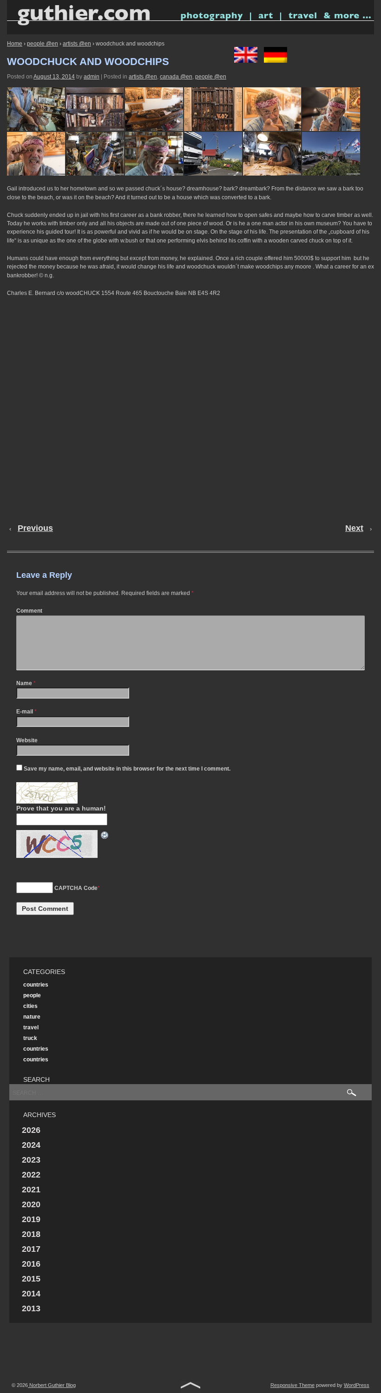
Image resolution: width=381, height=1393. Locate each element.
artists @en (77, 43)
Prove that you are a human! (61, 808)
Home (14, 43)
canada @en (176, 76)
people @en (42, 43)
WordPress (356, 1385)
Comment (29, 611)
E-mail (24, 711)
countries (35, 984)
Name (24, 683)
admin (91, 76)
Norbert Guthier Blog (52, 1385)
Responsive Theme (292, 1385)
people (32, 995)
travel (31, 1027)
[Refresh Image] (105, 834)
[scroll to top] (190, 1387)
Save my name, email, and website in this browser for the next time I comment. (127, 768)
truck (30, 1038)
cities (30, 1006)
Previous (35, 528)
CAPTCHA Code (76, 888)
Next (354, 528)
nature (31, 1017)
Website (27, 740)
